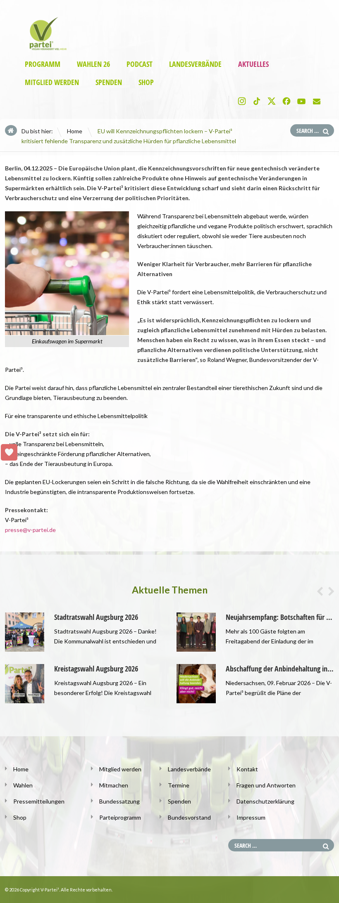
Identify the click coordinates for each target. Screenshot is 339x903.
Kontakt (247, 769)
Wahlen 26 (93, 64)
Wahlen (23, 785)
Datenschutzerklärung (265, 801)
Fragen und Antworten (266, 785)
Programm (42, 64)
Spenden (108, 82)
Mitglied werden (52, 82)
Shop (146, 82)
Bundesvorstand (189, 817)
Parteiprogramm (120, 817)
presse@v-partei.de (30, 529)
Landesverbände (195, 64)
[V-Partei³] (46, 47)
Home (74, 131)
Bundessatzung (119, 801)
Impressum (250, 817)
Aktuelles (253, 64)
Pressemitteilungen (38, 801)
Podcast (140, 64)
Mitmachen (113, 785)
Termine (178, 785)
